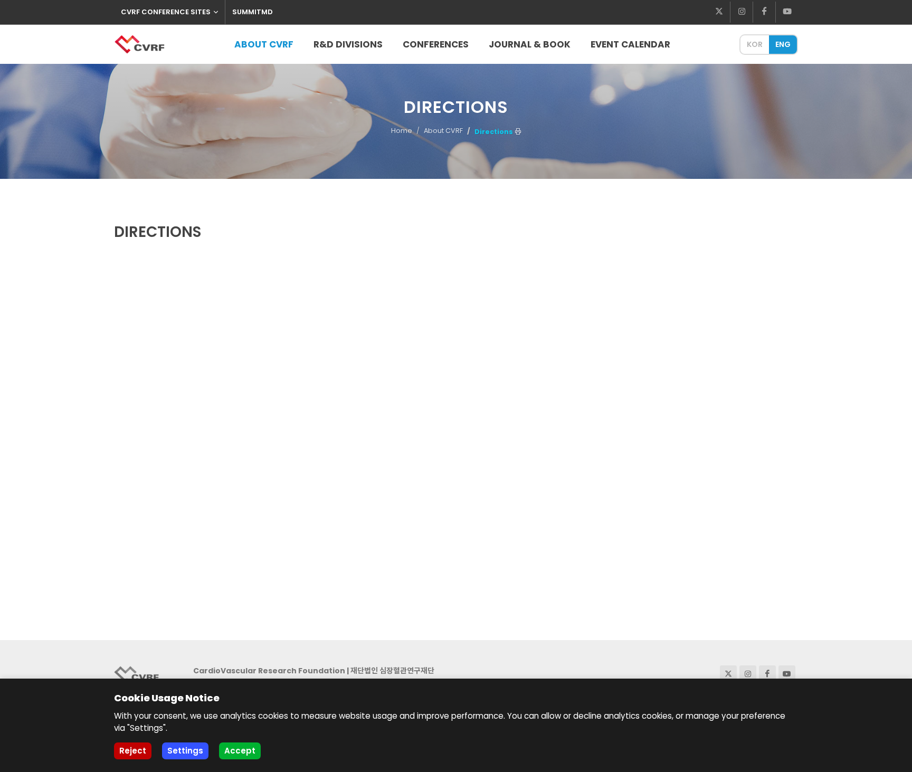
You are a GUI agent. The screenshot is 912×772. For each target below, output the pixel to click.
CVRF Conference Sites (166, 12)
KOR (755, 44)
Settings (185, 750)
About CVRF (443, 130)
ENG (783, 44)
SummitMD (252, 12)
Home (401, 130)
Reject (132, 750)
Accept (239, 750)
